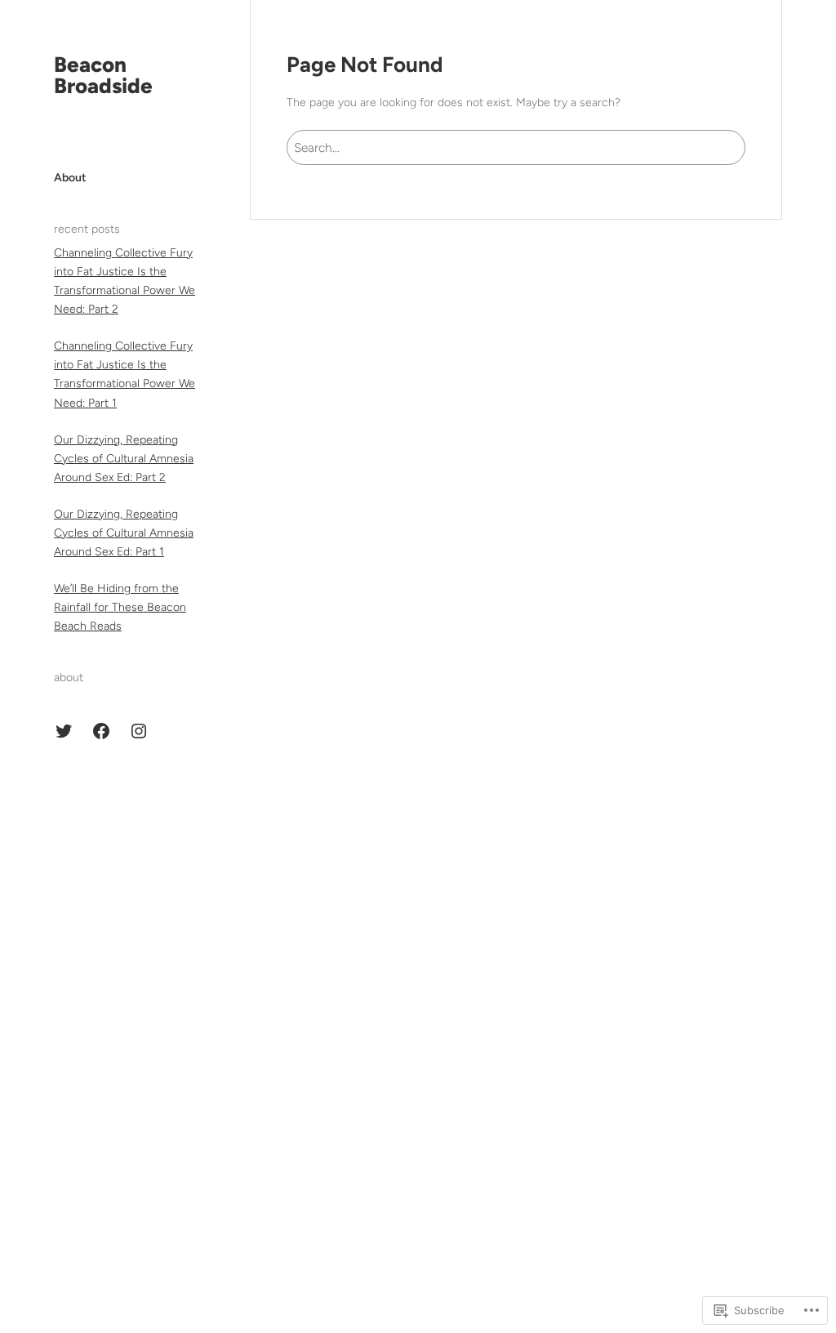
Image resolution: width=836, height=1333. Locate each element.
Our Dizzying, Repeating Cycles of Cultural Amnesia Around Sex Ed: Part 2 (123, 458)
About (70, 178)
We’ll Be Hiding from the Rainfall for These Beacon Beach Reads (120, 607)
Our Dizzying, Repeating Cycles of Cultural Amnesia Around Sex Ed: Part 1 (123, 533)
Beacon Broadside (103, 75)
